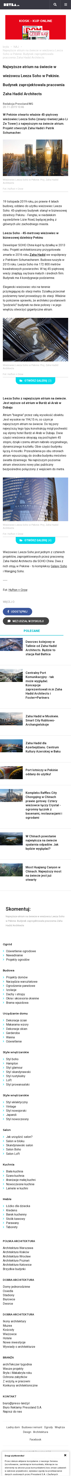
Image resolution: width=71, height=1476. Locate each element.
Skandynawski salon (19, 1145)
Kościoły (8, 1330)
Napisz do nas (12, 1411)
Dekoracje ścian (16, 1020)
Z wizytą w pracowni (16, 1381)
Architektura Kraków (16, 1252)
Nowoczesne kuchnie (20, 1184)
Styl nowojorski (16, 1110)
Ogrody (48, 1427)
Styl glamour (14, 1067)
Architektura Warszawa (18, 1248)
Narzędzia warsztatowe (21, 981)
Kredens (11, 1210)
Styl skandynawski (18, 1072)
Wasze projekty (13, 1368)
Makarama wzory (17, 1024)
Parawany (12, 1223)
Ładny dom (13, 1427)
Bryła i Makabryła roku (17, 1373)
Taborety (12, 1227)
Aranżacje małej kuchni (21, 1180)
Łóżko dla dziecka (18, 1206)
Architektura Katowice (17, 1264)
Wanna (10, 1037)
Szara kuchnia (15, 1176)
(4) (37, 540)
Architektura (40, 1431)
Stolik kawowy (15, 1219)
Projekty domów (17, 977)
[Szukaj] (55, 4)
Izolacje (11, 990)
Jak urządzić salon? (19, 1137)
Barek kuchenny (16, 1214)
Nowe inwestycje (14, 1342)
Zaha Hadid (37, 255)
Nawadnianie (14, 955)
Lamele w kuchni (17, 1188)
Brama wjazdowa (17, 1002)
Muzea (7, 1325)
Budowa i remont (32, 1427)
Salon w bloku (15, 1141)
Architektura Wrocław (17, 1256)
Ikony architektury (14, 1321)
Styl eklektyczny (17, 1102)
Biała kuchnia (14, 1171)
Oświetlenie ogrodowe (21, 951)
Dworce (8, 1303)
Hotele (7, 1338)
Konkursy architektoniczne (20, 1385)
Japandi (11, 1115)
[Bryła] (11, 4)
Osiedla (8, 1291)
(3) (37, 380)
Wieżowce (10, 1334)
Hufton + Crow (18, 590)
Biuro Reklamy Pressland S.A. (22, 1407)
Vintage (11, 1106)
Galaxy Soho (59, 566)
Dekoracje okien (16, 1029)
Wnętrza (60, 1427)
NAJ (16, 47)
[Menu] (66, 4)
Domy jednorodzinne (16, 1286)
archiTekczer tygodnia (17, 1364)
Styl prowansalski (18, 1084)
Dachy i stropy (15, 994)
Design (27, 1431)
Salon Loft (13, 1154)
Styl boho (12, 1059)
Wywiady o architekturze (19, 1346)
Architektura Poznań (16, 1260)
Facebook (35, 1439)
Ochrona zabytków (15, 1377)
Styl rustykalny (15, 1076)
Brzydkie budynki (14, 1269)
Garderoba (13, 1033)
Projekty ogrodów (18, 959)
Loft (9, 1080)
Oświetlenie (14, 1041)
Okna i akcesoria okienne (22, 998)
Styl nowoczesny (17, 1119)
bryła (6, 47)
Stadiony (8, 1295)
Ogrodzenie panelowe (20, 986)
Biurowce (9, 1299)
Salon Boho (13, 1149)
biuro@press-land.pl (16, 1403)
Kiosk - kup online (35, 21)
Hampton (12, 1063)
